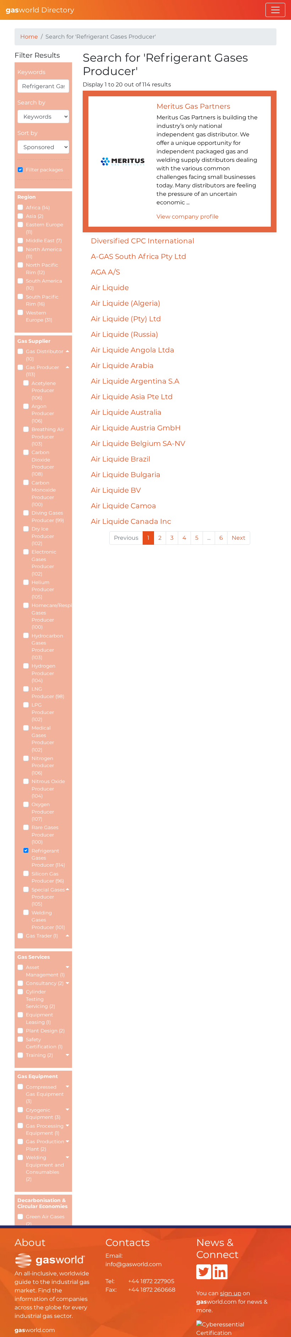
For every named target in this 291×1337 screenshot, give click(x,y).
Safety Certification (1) (44, 1043)
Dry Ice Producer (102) (43, 536)
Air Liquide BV (116, 490)
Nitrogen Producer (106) (43, 765)
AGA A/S (105, 272)
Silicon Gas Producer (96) (48, 877)
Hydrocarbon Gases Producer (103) (47, 646)
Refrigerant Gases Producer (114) (48, 858)
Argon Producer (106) (43, 413)
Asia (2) (34, 216)
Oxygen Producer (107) (43, 811)
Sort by (27, 133)
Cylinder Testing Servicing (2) (40, 999)
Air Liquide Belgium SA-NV (138, 443)
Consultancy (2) (45, 983)
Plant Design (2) (45, 1030)
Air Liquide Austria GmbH (136, 428)
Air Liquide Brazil (120, 459)
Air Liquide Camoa (123, 506)
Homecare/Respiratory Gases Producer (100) (48, 616)
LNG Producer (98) (48, 692)
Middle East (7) (44, 240)
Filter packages (44, 169)
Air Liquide (110, 287)
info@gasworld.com (133, 1264)
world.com (35, 1330)
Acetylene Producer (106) (44, 390)
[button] (67, 351)
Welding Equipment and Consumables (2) (45, 1168)
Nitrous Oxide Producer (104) (48, 788)
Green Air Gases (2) (45, 1220)
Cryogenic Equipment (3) (43, 1113)
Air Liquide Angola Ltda (132, 350)
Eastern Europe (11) (44, 228)
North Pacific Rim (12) (42, 268)
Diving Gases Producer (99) (48, 516)
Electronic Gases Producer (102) (44, 562)
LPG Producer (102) (43, 712)
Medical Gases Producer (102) (43, 738)
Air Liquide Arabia (122, 365)
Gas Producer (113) (42, 370)
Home (29, 36)
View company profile (188, 216)
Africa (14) (38, 207)
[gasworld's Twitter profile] (203, 1276)
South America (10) (44, 284)
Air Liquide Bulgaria (125, 474)
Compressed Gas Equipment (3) (45, 1094)
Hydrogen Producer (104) (43, 673)
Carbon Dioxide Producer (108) (43, 463)
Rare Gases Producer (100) (45, 835)
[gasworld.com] (50, 1260)
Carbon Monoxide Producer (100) (44, 493)
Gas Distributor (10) (44, 355)
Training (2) (39, 1055)
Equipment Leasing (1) (39, 1018)
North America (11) (44, 253)
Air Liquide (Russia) (124, 334)
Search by (31, 102)
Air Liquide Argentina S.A (135, 381)
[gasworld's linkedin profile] (220, 1276)
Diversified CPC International (142, 241)
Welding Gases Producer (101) (48, 920)
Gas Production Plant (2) (45, 1145)
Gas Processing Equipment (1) (45, 1129)
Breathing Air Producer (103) (48, 436)
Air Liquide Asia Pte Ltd (132, 396)
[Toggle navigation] (275, 10)
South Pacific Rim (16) (42, 300)
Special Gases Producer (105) (48, 897)
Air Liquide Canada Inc (131, 521)
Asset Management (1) (45, 970)
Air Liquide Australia (126, 412)
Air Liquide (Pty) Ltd (126, 319)
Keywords (31, 72)
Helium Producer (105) (43, 589)
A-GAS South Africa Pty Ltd (138, 256)
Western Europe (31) (39, 316)
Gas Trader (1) (42, 936)
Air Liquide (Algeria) (125, 303)
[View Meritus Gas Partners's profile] (122, 161)
